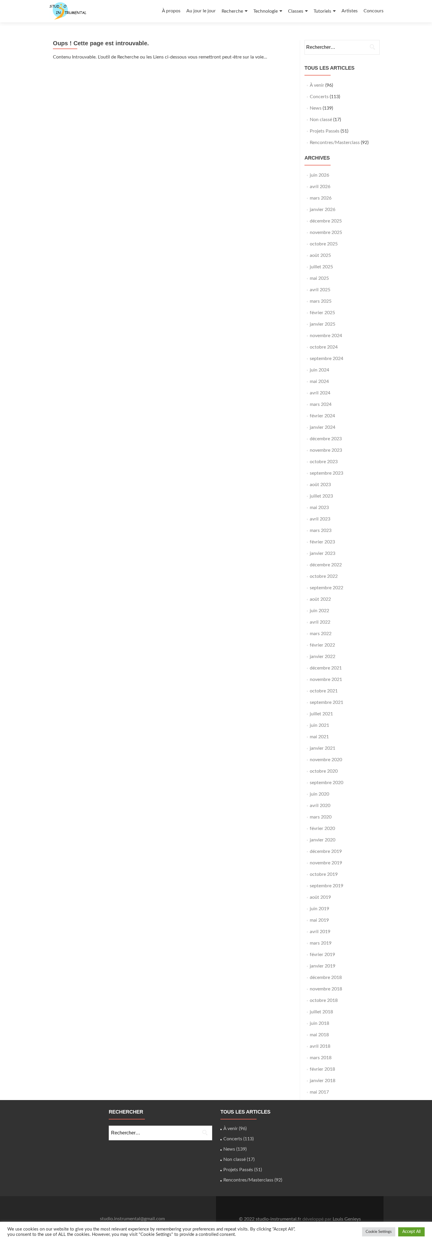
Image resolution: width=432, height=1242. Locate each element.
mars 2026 (320, 198)
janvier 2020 (322, 840)
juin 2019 (319, 908)
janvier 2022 (322, 656)
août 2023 (320, 484)
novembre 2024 (326, 335)
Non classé (321, 119)
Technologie (265, 11)
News (316, 108)
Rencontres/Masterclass (335, 142)
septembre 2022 (326, 587)
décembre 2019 (326, 851)
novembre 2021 (326, 679)
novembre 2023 (326, 450)
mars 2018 (320, 1057)
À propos (171, 11)
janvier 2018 (322, 1080)
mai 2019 (319, 920)
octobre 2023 (324, 461)
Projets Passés (324, 131)
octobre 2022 (324, 576)
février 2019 (322, 954)
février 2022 (322, 645)
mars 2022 (320, 633)
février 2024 (322, 416)
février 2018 (322, 1069)
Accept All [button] (411, 1232)
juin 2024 (319, 370)
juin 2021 (319, 725)
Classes (295, 11)
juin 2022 (319, 610)
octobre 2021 (324, 691)
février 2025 (322, 312)
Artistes (349, 11)
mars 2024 (320, 404)
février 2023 (322, 542)
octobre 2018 (324, 1000)
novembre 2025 (326, 232)
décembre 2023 (326, 438)
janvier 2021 (322, 748)
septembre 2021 (326, 702)
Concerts (319, 96)
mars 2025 (320, 301)
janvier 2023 (322, 553)
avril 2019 (320, 931)
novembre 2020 (326, 759)
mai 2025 (319, 278)
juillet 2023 (321, 496)
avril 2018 (320, 1046)
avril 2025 (320, 289)
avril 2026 (320, 186)
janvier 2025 (322, 324)
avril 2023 (320, 519)
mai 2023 (319, 507)
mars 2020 (320, 817)
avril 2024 (320, 393)
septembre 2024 (326, 358)
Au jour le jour (201, 11)
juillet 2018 (321, 1012)
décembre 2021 (326, 668)
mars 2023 (320, 530)
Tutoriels (322, 11)
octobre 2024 (324, 347)
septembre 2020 (326, 782)
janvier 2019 (322, 966)
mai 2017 (319, 1092)
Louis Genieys (347, 1219)
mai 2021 (319, 736)
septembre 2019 (326, 885)
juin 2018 (319, 1023)
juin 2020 (319, 794)
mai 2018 (319, 1034)
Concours (374, 11)
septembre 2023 (326, 473)
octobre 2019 (324, 874)
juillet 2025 (321, 267)
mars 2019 (320, 943)
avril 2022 (320, 622)
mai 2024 (319, 381)
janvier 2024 (322, 427)
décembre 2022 (326, 565)
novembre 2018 (326, 989)
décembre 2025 (326, 221)
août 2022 (320, 599)
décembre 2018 (326, 977)
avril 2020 (320, 805)
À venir (317, 85)
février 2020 (322, 828)
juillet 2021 (321, 714)
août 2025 (320, 255)
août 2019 (320, 897)
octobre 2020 (324, 771)
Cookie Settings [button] (379, 1232)
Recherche (232, 11)
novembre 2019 (326, 863)
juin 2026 (319, 175)
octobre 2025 (324, 244)
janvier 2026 (322, 209)
